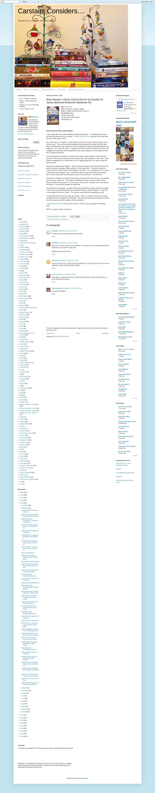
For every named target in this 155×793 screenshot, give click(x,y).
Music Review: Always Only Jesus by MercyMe (29, 570)
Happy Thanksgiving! (27, 553)
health (21, 319)
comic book (23, 261)
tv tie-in (22, 458)
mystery (65, 219)
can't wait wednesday (26, 243)
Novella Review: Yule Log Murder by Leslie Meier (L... (29, 548)
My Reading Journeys (125, 337)
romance (22, 421)
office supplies (24, 376)
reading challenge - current (28, 408)
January (24, 712)
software (22, 428)
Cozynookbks (122, 304)
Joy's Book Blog (123, 226)
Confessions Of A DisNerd (126, 446)
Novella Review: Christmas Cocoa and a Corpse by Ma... (29, 664)
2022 (21, 503)
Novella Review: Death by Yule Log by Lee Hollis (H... (29, 542)
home (21, 324)
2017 (21, 726)
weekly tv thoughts (25, 472)
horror (21, 326)
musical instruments (26, 362)
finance (22, 294)
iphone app (23, 331)
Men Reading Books (124, 256)
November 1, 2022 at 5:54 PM (67, 231)
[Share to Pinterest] (79, 216)
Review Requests (48, 89)
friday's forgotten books (27, 307)
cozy (61, 219)
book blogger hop (25, 238)
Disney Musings (123, 441)
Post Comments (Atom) (62, 336)
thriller (21, 447)
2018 (21, 723)
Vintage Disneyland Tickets (127, 421)
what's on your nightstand (27, 479)
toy (20, 449)
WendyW (55, 231)
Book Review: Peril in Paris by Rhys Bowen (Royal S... (30, 634)
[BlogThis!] (73, 216)
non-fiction (23, 372)
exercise (22, 287)
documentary (24, 277)
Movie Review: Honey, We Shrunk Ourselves (29, 602)
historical (22, 321)
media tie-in (23, 346)
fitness (22, 301)
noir (21, 369)
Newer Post (50, 333)
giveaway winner (25, 312)
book (53, 219)
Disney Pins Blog (123, 416)
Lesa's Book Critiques (125, 194)
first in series (23, 296)
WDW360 (119, 476)
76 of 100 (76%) (121, 110)
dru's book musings (124, 172)
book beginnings (25, 236)
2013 (21, 736)
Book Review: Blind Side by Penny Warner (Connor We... (29, 565)
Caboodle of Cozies (124, 322)
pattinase (121, 273)
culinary (22, 268)
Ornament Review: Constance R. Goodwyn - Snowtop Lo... (29, 520)
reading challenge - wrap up (28, 413)
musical (22, 360)
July (23, 696)
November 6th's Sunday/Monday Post (28, 648)
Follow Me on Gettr (23, 190)
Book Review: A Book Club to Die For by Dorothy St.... (30, 683)
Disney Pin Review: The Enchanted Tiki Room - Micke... (29, 607)
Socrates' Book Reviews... (126, 221)
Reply (53, 236)
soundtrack (23, 431)
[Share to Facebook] (77, 216)
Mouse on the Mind (124, 451)
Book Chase (122, 283)
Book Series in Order (76, 89)
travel (21, 451)
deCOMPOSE (122, 389)
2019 (21, 720)
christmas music (25, 257)
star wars (22, 435)
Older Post (105, 333)
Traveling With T (123, 288)
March (24, 706)
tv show (22, 456)
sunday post (23, 437)
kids (21, 337)
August (24, 693)
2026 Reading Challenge (126, 99)
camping (22, 240)
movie (21, 353)
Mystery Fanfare (123, 246)
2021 (21, 715)
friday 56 (22, 305)
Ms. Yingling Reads (124, 177)
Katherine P (55, 260)
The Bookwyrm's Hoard (126, 268)
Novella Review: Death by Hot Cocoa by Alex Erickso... (29, 658)
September (25, 690)
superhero (23, 445)
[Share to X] (75, 216)
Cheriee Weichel (57, 288)
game (21, 310)
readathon (23, 402)
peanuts (22, 383)
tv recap (22, 454)
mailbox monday (25, 342)
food (21, 303)
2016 (21, 728)
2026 (21, 492)
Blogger (85, 778)
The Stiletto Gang (123, 379)
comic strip (23, 264)
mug (21, 355)
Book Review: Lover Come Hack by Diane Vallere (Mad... (29, 624)
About (26, 89)
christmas (23, 250)
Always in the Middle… (125, 359)
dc (20, 270)
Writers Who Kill (123, 364)
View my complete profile (25, 134)
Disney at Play (123, 431)
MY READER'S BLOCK (125, 251)
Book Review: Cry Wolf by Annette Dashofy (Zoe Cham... (29, 597)
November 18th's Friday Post (30, 583)
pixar (21, 393)
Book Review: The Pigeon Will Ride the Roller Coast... (29, 643)
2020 (21, 718)
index (21, 328)
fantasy (22, 289)
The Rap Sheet (123, 199)
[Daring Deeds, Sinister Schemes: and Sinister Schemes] (119, 131)
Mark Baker (35, 117)
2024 (21, 497)
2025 (21, 495)
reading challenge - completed (29, 404)
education (23, 282)
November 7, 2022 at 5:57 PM (72, 288)
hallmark (22, 314)
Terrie (53, 274)
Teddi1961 (55, 243)
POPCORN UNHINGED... (126, 332)
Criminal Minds (123, 369)
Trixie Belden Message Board (125, 473)
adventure (23, 224)
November (25, 508)
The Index (61, 89)
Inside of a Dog (123, 241)
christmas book (24, 252)
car (21, 245)
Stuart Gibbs (122, 394)
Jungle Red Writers (124, 374)
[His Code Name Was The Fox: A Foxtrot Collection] (132, 131)
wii (20, 482)
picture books (24, 388)
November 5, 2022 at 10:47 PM (65, 274)
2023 (21, 500)
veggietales (23, 461)
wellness (22, 475)
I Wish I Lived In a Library (126, 182)
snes (21, 426)
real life (22, 417)
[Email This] (71, 216)
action (21, 222)
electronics (23, 284)
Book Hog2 (121, 327)
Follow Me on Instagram (24, 186)
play (21, 395)
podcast (22, 397)
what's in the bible (25, 477)
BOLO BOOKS (123, 216)
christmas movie (25, 254)
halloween (23, 317)
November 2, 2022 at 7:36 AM (68, 243)
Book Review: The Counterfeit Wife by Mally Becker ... (29, 587)
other (21, 381)
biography (23, 231)
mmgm (22, 349)
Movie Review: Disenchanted (30, 561)
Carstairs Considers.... (51, 11)
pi (20, 386)
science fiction (24, 424)
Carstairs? (35, 89)
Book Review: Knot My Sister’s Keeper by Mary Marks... (29, 557)
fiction (21, 291)
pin (21, 390)
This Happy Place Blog (125, 436)
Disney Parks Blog (124, 411)
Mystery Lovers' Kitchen (126, 349)
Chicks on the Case (124, 354)
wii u (21, 484)
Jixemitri (118, 469)
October (24, 688)
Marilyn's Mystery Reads (126, 293)
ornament (23, 379)
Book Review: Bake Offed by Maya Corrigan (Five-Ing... (30, 515)
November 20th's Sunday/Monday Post (28, 575)
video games (24, 463)
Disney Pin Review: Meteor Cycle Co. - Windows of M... (29, 526)
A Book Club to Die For (81, 136)
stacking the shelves (26, 433)
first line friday (24, 298)
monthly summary (25, 351)
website (22, 470)
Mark (125, 102)
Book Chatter (122, 278)
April (23, 704)
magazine (23, 339)
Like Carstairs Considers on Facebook (28, 174)
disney (22, 273)
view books (133, 113)
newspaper (23, 367)
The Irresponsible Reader (126, 317)
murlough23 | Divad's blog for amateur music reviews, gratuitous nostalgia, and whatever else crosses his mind (127, 207)
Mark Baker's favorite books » (129, 164)
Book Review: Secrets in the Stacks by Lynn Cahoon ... (30, 675)
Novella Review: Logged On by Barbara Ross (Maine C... (30, 536)
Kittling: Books (123, 236)
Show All (135, 308)
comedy (57, 219)
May (23, 701)
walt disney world (25, 468)
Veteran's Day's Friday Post (29, 620)
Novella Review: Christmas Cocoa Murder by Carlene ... (30, 670)
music (21, 358)
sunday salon (24, 440)
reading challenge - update (28, 410)
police (21, 400)
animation (23, 226)
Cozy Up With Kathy (124, 231)
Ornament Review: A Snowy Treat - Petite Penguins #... (30, 630)
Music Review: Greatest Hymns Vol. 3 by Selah (29, 638)
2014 (21, 733)
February (24, 709)
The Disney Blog (123, 426)
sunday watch (24, 442)
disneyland (23, 275)
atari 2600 (23, 229)
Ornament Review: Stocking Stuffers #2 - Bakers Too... (30, 592)
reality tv (22, 419)
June (23, 698)
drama (22, 280)
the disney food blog (124, 406)
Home (18, 89)
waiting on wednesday (26, 465)
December (25, 505)
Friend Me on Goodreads (25, 178)
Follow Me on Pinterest (24, 182)
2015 (21, 731)
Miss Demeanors (123, 384)
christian (22, 247)
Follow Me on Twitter (24, 170)
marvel (22, 344)
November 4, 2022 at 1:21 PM (69, 260)
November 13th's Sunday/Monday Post (28, 612)
